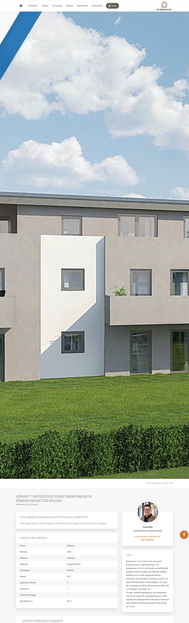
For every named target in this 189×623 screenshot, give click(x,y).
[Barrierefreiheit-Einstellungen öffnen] (184, 534)
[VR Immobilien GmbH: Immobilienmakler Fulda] (164, 5)
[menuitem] (21, 5)
